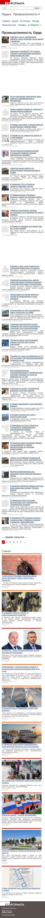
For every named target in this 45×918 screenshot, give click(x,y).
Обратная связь (7, 911)
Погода (35, 21)
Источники (25, 21)
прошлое (19, 537)
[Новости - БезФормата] (12, 2)
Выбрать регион (7, 912)
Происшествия (9, 25)
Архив (15, 21)
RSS (13, 915)
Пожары (22, 25)
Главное (6, 21)
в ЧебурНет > (34, 25)
